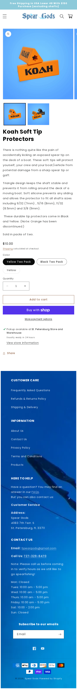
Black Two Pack (52, 262)
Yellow (13, 271)
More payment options (38, 319)
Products (17, 465)
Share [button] (11, 353)
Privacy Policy (20, 448)
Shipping (8, 248)
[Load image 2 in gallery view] (38, 114)
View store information (23, 343)
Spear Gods (32, 678)
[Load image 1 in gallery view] (15, 114)
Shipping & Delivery (24, 407)
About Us (17, 431)
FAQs (35, 492)
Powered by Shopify (50, 678)
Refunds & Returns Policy (28, 399)
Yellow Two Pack (19, 262)
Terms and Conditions (26, 456)
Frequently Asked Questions (30, 390)
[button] (5, 16)
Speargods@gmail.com (38, 548)
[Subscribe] (60, 634)
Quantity (8, 278)
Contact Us (19, 439)
